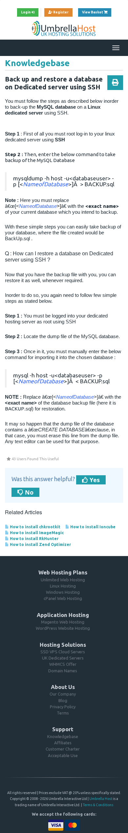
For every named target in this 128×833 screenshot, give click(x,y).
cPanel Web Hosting (63, 598)
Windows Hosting (63, 592)
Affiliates (63, 742)
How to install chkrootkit (34, 527)
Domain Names (62, 670)
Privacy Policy (62, 706)
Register (61, 12)
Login (26, 12)
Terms (63, 713)
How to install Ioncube (92, 527)
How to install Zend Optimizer (40, 544)
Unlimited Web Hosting (63, 579)
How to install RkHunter (33, 538)
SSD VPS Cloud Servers (62, 651)
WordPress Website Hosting (63, 628)
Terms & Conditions (98, 805)
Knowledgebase (62, 736)
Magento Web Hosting (62, 622)
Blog (62, 700)
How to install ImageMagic (36, 533)
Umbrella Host (100, 799)
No (28, 492)
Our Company (63, 694)
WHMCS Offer (62, 664)
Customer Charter (63, 749)
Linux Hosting (63, 586)
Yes (94, 480)
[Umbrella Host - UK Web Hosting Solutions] (64, 28)
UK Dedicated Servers (63, 658)
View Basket (96, 12)
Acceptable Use (63, 755)
